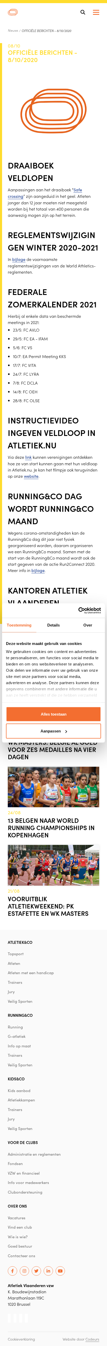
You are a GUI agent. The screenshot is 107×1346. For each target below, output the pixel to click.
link (28, 457)
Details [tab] (53, 625)
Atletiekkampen (21, 1099)
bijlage (18, 259)
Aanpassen (51, 731)
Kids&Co (16, 1078)
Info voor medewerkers (28, 1182)
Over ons (17, 1206)
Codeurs (92, 1339)
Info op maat (19, 1045)
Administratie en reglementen (34, 1154)
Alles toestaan (53, 714)
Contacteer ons (21, 1255)
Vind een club (20, 1227)
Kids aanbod (19, 1090)
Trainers (15, 982)
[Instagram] (24, 1271)
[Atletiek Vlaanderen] (13, 12)
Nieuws (13, 30)
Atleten (14, 963)
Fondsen (15, 1163)
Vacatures (16, 1217)
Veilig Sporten (20, 1001)
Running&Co (20, 1015)
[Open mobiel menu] (96, 12)
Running (15, 1026)
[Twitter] (36, 1271)
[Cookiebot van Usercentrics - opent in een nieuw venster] (78, 610)
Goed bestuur (20, 1246)
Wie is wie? (18, 1236)
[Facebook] (12, 1271)
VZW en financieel (24, 1173)
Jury (11, 991)
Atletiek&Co (20, 942)
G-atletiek (16, 1036)
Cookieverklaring (21, 1339)
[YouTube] (60, 1271)
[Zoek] (83, 12)
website (31, 476)
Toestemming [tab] (19, 625)
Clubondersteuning (25, 1192)
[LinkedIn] (48, 1271)
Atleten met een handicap (31, 972)
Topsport (16, 953)
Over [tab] (87, 625)
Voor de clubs (23, 1142)
